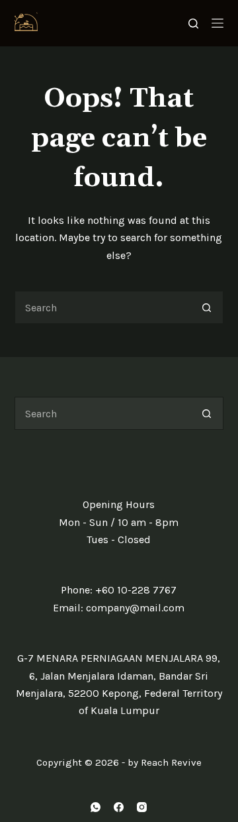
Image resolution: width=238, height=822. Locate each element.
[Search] (193, 23)
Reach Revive (171, 762)
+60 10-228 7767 (136, 590)
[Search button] (206, 307)
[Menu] (217, 23)
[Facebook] (119, 807)
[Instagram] (142, 807)
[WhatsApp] (95, 807)
